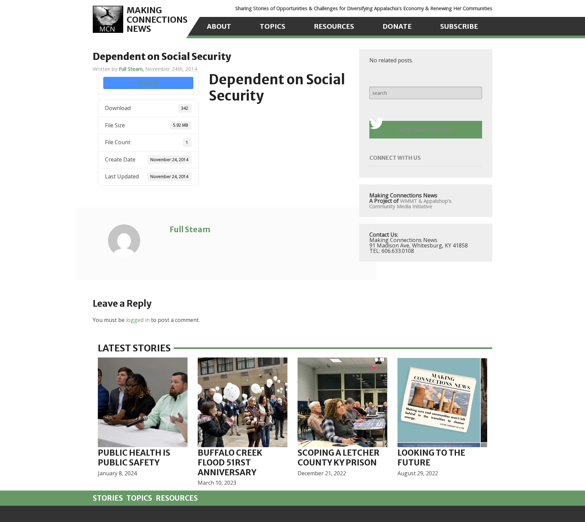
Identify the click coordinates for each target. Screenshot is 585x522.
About (219, 26)
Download (148, 83)
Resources (334, 26)
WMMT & (411, 200)
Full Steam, (132, 68)
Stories (108, 498)
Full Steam (190, 229)
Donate (397, 26)
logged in (138, 320)
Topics (272, 26)
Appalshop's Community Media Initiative (410, 203)
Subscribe (459, 26)
